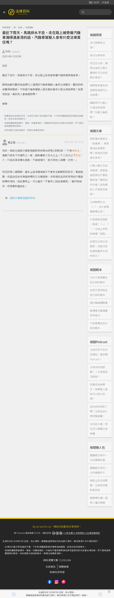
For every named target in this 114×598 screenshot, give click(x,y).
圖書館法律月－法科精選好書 (99, 457)
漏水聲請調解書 (99, 302)
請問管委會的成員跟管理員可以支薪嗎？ (99, 90)
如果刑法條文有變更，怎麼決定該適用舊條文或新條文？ (99, 249)
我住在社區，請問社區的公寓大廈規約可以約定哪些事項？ (99, 70)
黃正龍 (18, 142)
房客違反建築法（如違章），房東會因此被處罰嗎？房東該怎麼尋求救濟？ (99, 148)
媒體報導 (64, 566)
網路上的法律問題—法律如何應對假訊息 (99, 485)
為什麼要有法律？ (97, 45)
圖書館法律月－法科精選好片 (99, 470)
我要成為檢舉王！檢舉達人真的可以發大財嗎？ (99, 391)
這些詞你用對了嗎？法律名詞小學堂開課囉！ (99, 411)
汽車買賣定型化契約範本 (99, 325)
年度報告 (51, 566)
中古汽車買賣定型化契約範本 (99, 280)
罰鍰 (77, 155)
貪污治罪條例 (97, 55)
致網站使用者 (57, 572)
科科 (13, 51)
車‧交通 (18, 27)
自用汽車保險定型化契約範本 (99, 292)
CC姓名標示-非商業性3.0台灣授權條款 (81, 532)
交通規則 (29, 27)
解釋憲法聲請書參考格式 (99, 313)
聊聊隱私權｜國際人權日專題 (99, 500)
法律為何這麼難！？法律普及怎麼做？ (99, 371)
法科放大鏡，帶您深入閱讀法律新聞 (99, 428)
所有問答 (6, 27)
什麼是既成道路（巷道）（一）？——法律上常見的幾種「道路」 (99, 226)
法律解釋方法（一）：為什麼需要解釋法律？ (99, 206)
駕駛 (74, 150)
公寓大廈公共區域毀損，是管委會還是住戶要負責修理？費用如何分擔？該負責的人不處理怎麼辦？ (99, 180)
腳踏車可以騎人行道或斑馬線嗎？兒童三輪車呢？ (99, 110)
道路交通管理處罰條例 (22, 198)
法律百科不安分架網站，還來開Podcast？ (99, 354)
